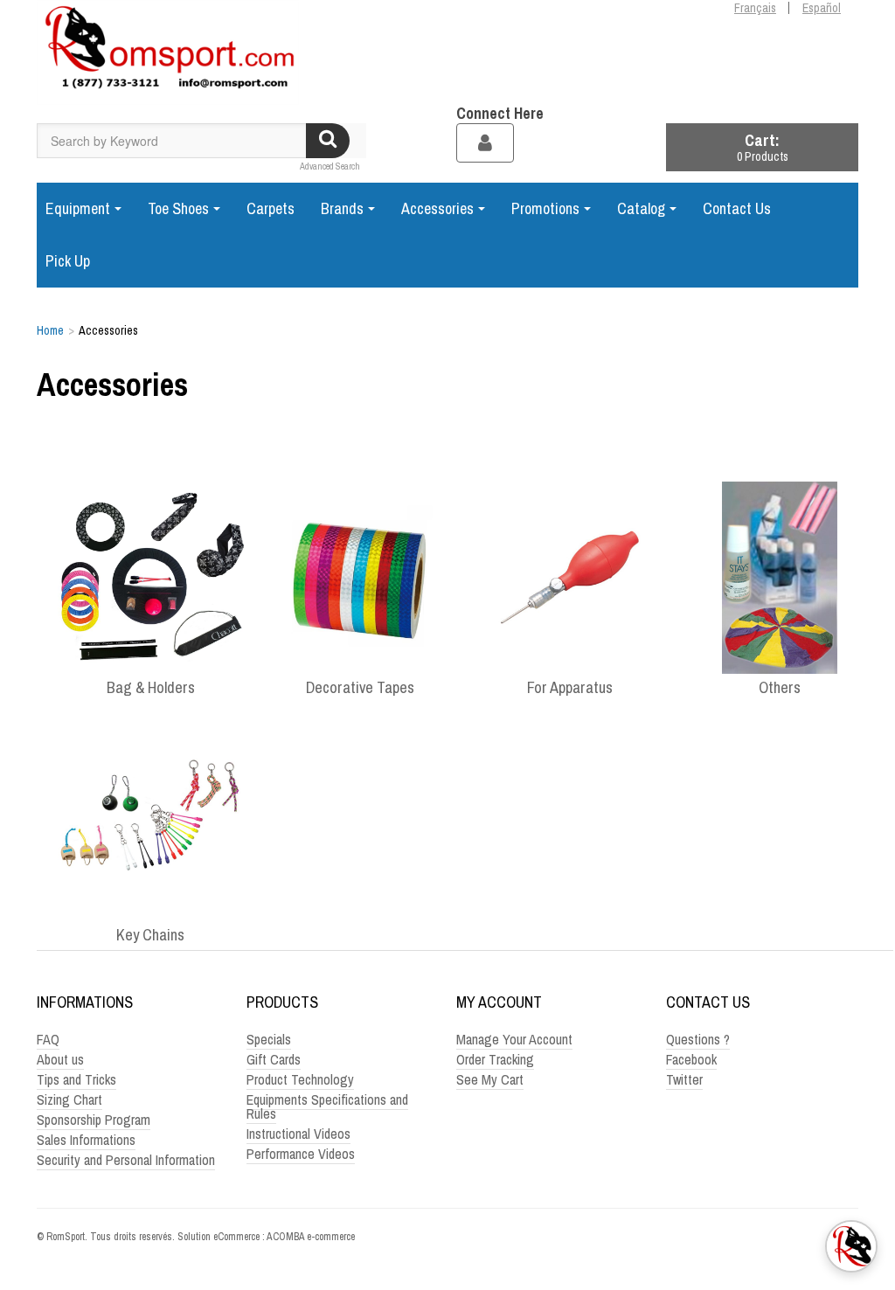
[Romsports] (168, 52)
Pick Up (67, 261)
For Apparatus (570, 688)
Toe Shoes (178, 208)
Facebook (691, 1059)
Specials (268, 1039)
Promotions (545, 208)
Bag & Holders (151, 688)
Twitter (684, 1079)
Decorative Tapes (360, 688)
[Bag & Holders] (150, 577)
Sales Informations (86, 1139)
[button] (762, 147)
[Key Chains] (150, 824)
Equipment (77, 208)
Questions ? (698, 1039)
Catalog (641, 208)
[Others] (779, 577)
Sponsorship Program (93, 1119)
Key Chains (150, 935)
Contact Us (737, 208)
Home (50, 330)
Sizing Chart (69, 1099)
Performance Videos (300, 1153)
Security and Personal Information (126, 1159)
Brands (342, 208)
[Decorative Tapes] (360, 577)
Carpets (270, 208)
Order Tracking (495, 1059)
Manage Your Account (514, 1039)
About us (60, 1059)
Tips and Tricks (76, 1079)
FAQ (48, 1039)
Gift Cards (273, 1059)
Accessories (437, 208)
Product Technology (300, 1079)
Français (755, 8)
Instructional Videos (298, 1133)
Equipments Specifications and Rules (327, 1106)
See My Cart (490, 1079)
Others (780, 688)
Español (821, 8)
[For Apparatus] (570, 577)
